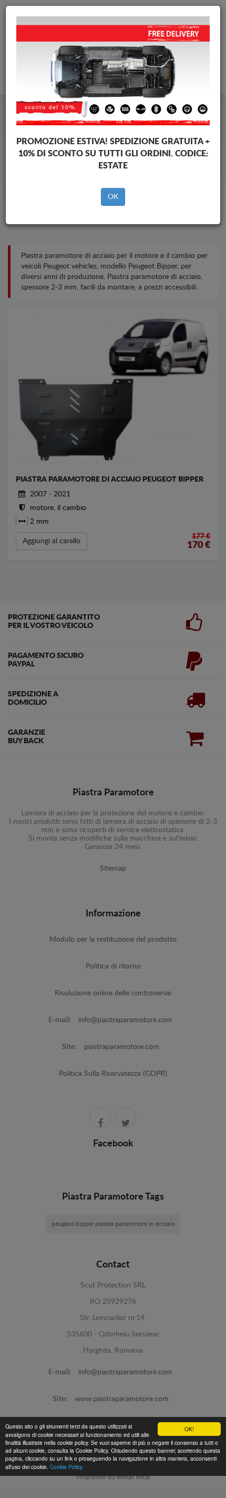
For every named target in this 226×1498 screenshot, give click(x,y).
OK (113, 197)
